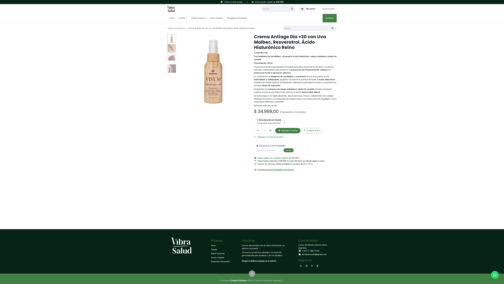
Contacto (330, 18)
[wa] (301, 266)
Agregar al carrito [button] (289, 130)
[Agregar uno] (270, 130)
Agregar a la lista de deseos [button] (270, 137)
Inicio (213, 245)
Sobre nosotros (218, 253)
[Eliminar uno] (258, 130)
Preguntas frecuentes (220, 261)
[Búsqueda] (292, 9)
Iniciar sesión (328, 9)
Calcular (288, 150)
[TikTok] (317, 266)
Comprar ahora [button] (313, 130)
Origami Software (239, 280)
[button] (180, 70)
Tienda (214, 249)
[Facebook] (312, 266)
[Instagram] (306, 266)
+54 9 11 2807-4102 (310, 251)
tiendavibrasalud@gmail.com (314, 254)
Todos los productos (176, 28)
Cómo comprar (217, 257)
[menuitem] (172, 18)
